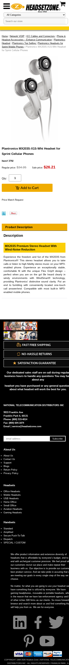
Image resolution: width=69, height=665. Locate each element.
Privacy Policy (11, 473)
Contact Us (9, 459)
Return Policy (10, 469)
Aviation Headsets (13, 509)
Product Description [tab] (19, 227)
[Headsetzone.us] (34, 7)
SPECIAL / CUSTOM (14, 542)
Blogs (6, 466)
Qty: (4, 178)
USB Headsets (11, 498)
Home (5, 36)
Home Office (10, 502)
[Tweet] (4, 214)
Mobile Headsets (12, 495)
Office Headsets (12, 491)
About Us (9, 449)
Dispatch (8, 539)
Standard (8, 528)
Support (8, 462)
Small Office (10, 505)
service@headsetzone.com (26, 426)
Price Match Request (12, 200)
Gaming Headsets (13, 512)
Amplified (8, 532)
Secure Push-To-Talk (14, 535)
